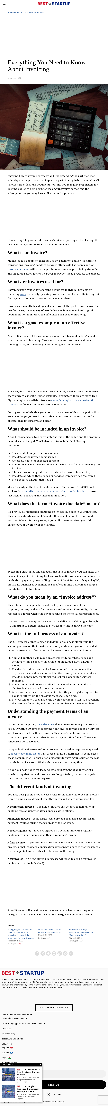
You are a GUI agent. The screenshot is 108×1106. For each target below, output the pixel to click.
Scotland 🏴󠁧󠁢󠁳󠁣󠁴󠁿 (7, 1052)
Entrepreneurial (36, 13)
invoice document (19, 269)
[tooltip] (37, 953)
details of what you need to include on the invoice (55, 491)
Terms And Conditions (12, 1039)
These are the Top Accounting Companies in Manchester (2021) (81, 932)
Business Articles (17, 13)
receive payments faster (25, 753)
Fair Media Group (56, 1101)
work (23, 294)
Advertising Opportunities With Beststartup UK (24, 1023)
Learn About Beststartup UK (15, 1018)
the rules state (45, 724)
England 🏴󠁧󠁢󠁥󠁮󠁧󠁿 (7, 1047)
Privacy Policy (8, 1033)
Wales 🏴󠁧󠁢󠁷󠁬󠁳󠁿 (6, 1057)
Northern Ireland (9, 1063)
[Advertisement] (54, 36)
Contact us (6, 1028)
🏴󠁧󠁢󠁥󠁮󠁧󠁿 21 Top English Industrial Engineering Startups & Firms (28, 1088)
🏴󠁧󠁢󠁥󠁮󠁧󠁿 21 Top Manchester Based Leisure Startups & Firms (28, 1072)
